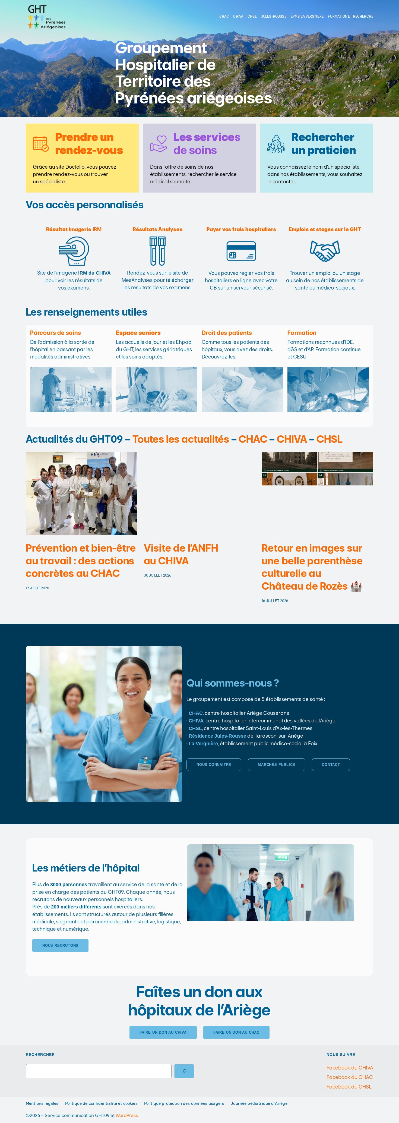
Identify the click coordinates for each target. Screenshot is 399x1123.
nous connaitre (214, 765)
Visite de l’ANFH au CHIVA (181, 554)
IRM (74, 229)
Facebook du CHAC (350, 1077)
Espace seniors (138, 332)
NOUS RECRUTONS (60, 945)
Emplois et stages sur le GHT (325, 229)
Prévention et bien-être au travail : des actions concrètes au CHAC (81, 561)
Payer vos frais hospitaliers (241, 229)
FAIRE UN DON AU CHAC (236, 1032)
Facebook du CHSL (349, 1087)
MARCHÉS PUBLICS (276, 765)
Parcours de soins (55, 332)
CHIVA (292, 439)
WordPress (127, 1115)
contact (331, 765)
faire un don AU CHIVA (163, 1032)
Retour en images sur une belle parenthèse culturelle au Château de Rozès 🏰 (312, 567)
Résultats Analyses (157, 229)
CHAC (253, 439)
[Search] (184, 1071)
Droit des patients (227, 332)
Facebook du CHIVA (350, 1068)
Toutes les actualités (180, 439)
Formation (301, 332)
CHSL (329, 439)
